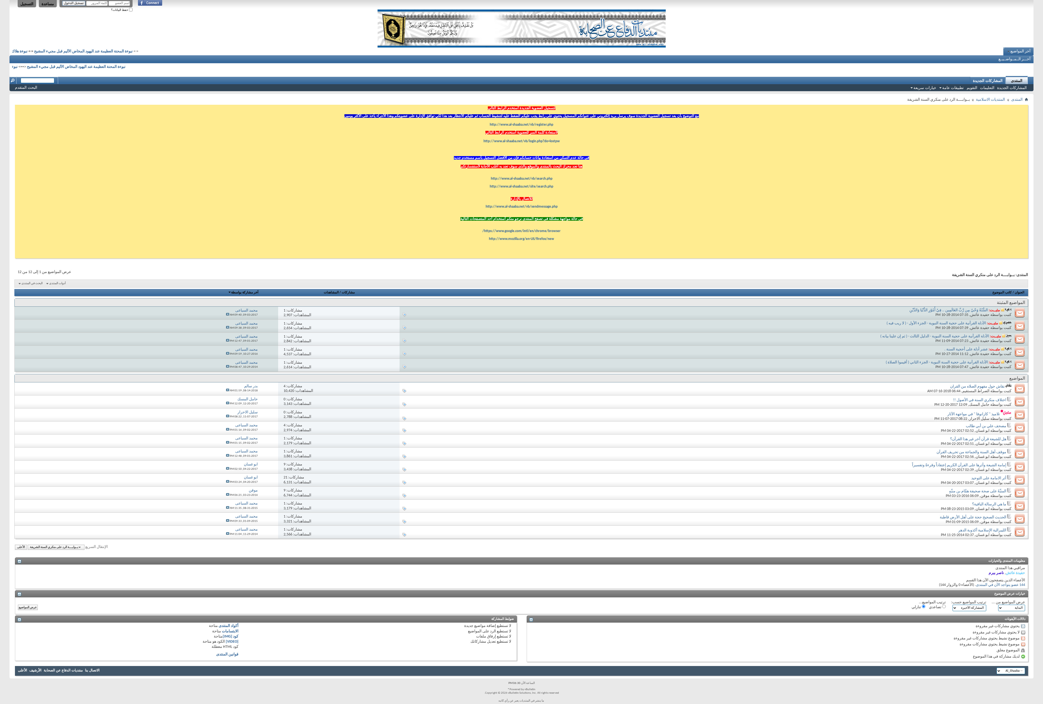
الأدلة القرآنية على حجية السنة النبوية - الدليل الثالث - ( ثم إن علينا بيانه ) (934, 336)
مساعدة (48, 4)
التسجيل (26, 4)
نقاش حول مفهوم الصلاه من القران (977, 387)
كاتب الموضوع (1002, 292)
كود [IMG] (230, 637)
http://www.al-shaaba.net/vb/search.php (521, 178)
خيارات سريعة (924, 87)
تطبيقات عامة (953, 87)
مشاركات (348, 292)
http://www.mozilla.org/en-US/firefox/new (521, 239)
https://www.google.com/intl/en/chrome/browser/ (521, 231)
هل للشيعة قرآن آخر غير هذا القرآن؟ (978, 439)
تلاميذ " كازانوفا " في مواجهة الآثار (973, 414)
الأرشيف (35, 670)
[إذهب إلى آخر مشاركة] (227, 314)
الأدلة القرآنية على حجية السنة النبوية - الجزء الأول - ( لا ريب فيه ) (936, 323)
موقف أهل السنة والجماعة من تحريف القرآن (971, 452)
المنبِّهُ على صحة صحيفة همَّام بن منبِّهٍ (977, 491)
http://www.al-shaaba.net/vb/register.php (521, 124)
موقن (985, 496)
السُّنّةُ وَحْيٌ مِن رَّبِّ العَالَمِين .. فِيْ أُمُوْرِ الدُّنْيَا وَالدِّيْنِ (948, 310)
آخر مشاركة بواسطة (244, 292)
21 (285, 477)
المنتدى (1016, 80)
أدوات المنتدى (57, 283)
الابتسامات (230, 631)
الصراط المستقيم (975, 391)
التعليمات (987, 87)
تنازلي (917, 607)
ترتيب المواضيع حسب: (968, 602)
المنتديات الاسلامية (990, 100)
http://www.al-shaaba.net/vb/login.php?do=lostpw (521, 141)
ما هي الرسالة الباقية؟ (989, 504)
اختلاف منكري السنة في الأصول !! (979, 400)
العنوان (1019, 292)
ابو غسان (982, 431)
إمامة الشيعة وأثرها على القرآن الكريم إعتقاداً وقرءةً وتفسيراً (959, 465)
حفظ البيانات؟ (120, 9)
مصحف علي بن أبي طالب (986, 426)
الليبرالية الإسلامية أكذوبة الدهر (982, 530)
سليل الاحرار (979, 419)
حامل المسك (979, 405)
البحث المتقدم (26, 87)
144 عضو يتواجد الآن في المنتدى (1000, 585)
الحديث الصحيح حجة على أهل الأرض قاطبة (973, 517)
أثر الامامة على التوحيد (988, 478)
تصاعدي (935, 607)
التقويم (972, 87)
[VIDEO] (232, 642)
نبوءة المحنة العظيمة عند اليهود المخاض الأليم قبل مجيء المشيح (106, 51)
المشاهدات (331, 292)
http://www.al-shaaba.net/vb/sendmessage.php (522, 206)
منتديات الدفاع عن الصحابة (63, 670)
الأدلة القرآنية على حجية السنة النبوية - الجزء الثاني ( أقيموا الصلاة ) (937, 362)
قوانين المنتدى (227, 654)
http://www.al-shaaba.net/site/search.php (521, 186)
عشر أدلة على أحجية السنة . (966, 349)
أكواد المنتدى (228, 626)
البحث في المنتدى (32, 283)
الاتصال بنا (92, 670)
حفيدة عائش (979, 315)
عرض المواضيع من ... (1008, 602)
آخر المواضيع (1020, 51)
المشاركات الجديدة (1012, 87)
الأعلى (21, 547)
